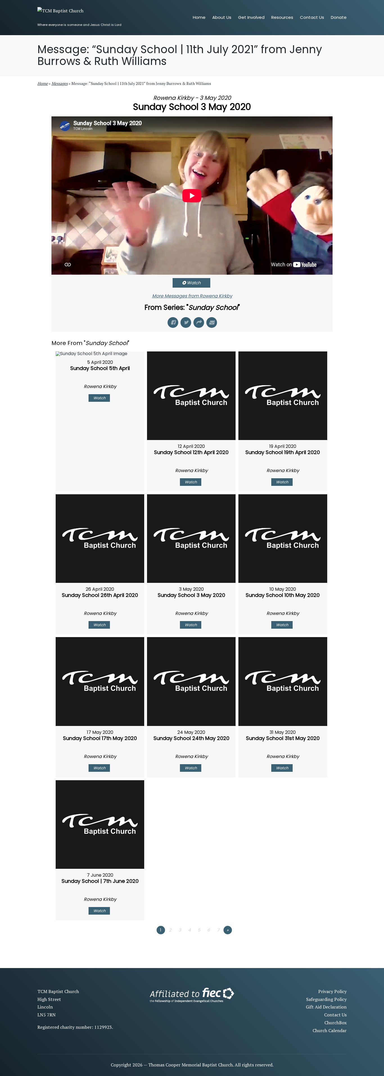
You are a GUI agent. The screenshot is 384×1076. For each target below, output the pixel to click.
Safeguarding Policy (326, 999)
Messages (59, 83)
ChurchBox (335, 1022)
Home (42, 83)
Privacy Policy (332, 991)
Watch (194, 283)
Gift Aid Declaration (326, 1007)
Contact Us (335, 1015)
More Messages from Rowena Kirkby (192, 296)
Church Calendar (330, 1030)
